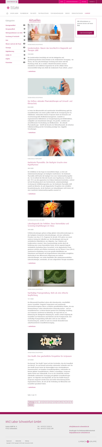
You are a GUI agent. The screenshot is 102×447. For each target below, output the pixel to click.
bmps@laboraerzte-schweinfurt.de (79, 432)
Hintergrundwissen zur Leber (14, 33)
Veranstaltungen (77, 13)
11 (64, 402)
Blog (62, 1)
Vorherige (31, 402)
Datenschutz (18, 441)
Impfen (8, 59)
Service (67, 13)
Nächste (30, 405)
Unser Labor (14, 13)
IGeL (7, 40)
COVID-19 (8, 55)
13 (71, 402)
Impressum (9, 441)
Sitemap (27, 441)
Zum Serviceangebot (86, 33)
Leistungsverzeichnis (72, 1)
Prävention (9, 62)
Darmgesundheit (10, 25)
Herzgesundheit (10, 29)
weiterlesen (32, 71)
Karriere (87, 13)
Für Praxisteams (43, 13)
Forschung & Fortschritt (12, 36)
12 (68, 402)
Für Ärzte (33, 13)
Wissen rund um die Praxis (13, 44)
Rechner (84, 1)
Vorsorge (8, 47)
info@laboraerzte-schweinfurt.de (79, 426)
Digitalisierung (10, 51)
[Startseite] (13, 7)
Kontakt (91, 1)
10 (61, 402)
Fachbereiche (24, 13)
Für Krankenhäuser (57, 13)
